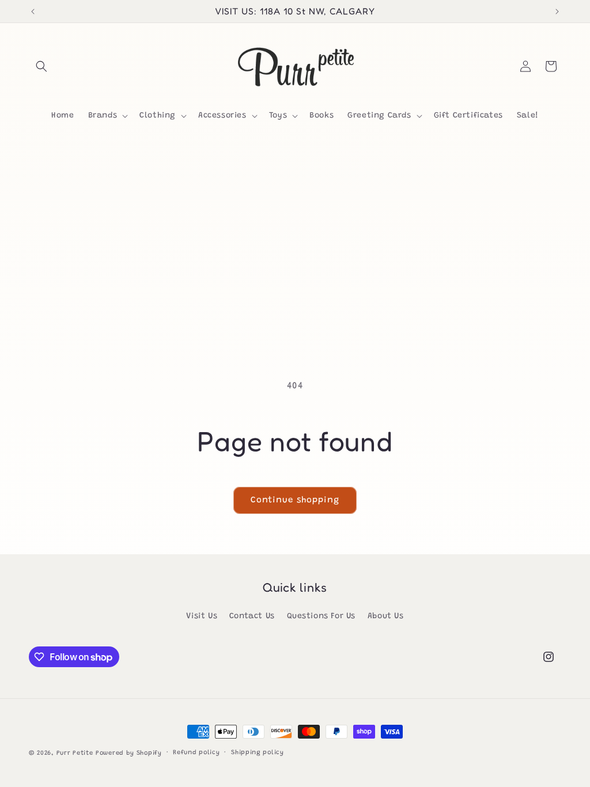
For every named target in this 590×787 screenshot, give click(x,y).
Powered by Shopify (129, 753)
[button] (41, 66)
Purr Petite (74, 753)
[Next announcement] (557, 11)
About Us (386, 616)
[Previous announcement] (33, 11)
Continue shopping (295, 500)
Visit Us (201, 616)
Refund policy (196, 753)
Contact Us (252, 616)
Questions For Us (321, 616)
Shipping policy (257, 753)
